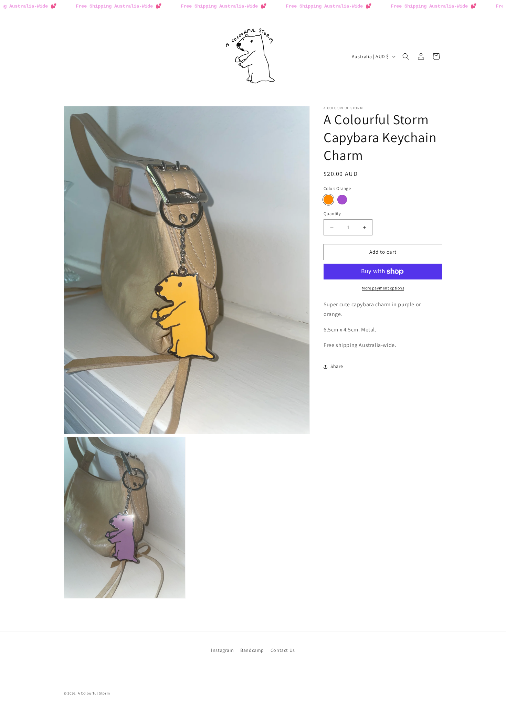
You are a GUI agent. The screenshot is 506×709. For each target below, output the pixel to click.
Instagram (222, 650)
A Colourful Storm (94, 693)
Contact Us (283, 650)
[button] (405, 56)
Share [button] (336, 366)
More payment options (383, 287)
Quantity (332, 214)
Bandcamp (252, 650)
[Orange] (328, 200)
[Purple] (342, 200)
